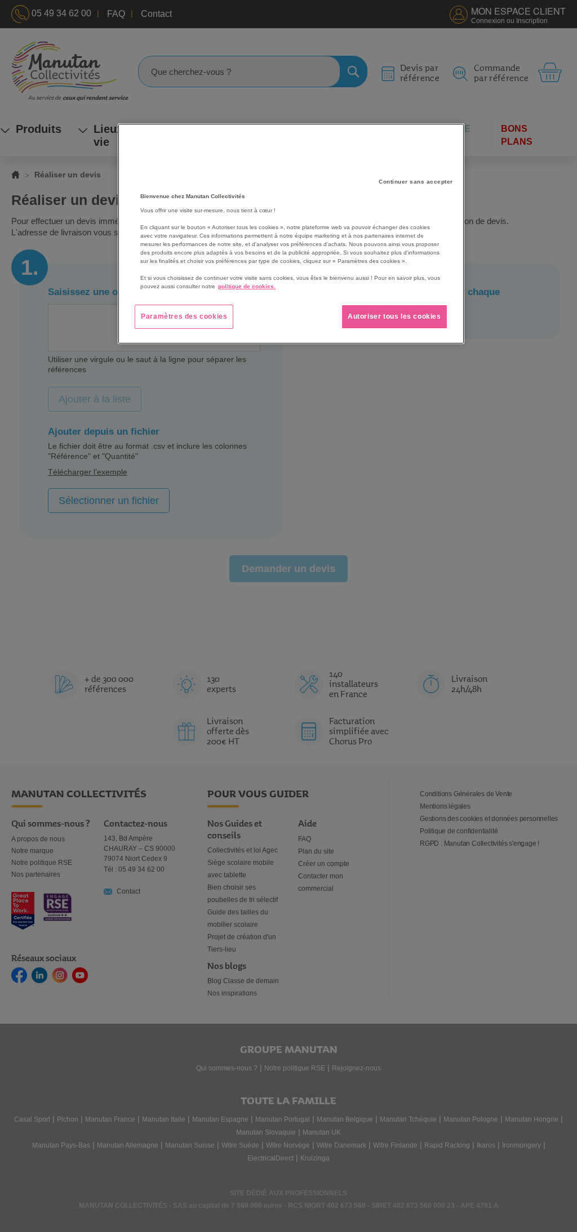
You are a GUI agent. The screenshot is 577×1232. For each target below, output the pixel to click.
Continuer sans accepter (416, 181)
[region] (291, 233)
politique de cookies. (247, 286)
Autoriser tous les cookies (394, 316)
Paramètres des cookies (184, 316)
